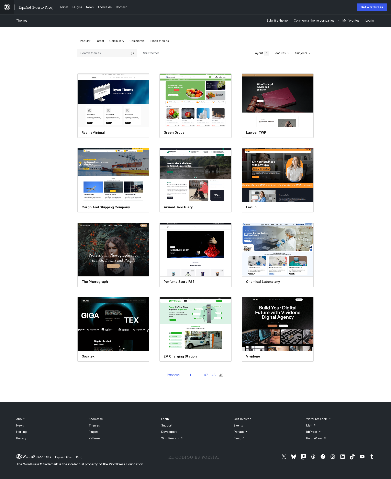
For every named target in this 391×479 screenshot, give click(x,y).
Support (166, 425)
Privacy (21, 438)
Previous (173, 375)
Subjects (301, 53)
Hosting (21, 431)
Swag (239, 438)
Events (238, 425)
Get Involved (242, 419)
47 (206, 375)
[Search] (133, 53)
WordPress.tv (172, 438)
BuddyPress (316, 438)
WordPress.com (318, 419)
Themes (21, 20)
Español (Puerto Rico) (68, 457)
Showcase (96, 419)
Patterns (94, 438)
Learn (165, 419)
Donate (240, 431)
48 (213, 375)
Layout (261, 53)
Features (280, 53)
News (20, 425)
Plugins (93, 431)
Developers (169, 431)
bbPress (313, 431)
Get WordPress (372, 7)
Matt (311, 425)
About (20, 419)
